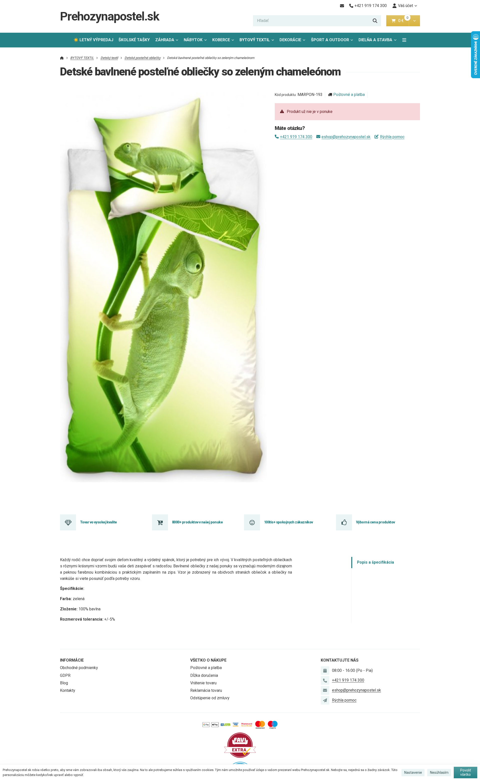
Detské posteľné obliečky (142, 58)
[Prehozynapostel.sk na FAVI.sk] (240, 744)
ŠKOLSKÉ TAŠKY (134, 39)
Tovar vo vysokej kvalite (98, 522)
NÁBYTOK (193, 39)
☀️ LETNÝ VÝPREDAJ (93, 39)
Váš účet (405, 5)
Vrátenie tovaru (203, 683)
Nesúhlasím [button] (439, 773)
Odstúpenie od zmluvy (210, 698)
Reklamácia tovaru (206, 690)
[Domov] (62, 58)
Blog (64, 683)
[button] (414, 20)
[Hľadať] (375, 20)
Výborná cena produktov (375, 522)
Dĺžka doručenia (204, 675)
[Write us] (325, 700)
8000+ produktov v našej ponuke (197, 522)
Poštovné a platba (349, 94)
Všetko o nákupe (208, 660)
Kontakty (67, 690)
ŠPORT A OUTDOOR (330, 39)
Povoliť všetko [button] (465, 772)
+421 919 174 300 (296, 136)
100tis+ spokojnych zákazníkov (288, 522)
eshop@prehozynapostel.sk (346, 136)
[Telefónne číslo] (325, 680)
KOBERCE (221, 39)
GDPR (65, 675)
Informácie (72, 660)
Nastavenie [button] (413, 773)
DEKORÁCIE (290, 39)
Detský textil (109, 58)
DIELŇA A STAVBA (375, 39)
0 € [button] (403, 20)
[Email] (341, 5)
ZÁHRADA (164, 39)
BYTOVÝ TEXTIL (255, 39)
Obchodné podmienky (79, 667)
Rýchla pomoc (392, 136)
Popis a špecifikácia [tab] (375, 562)
